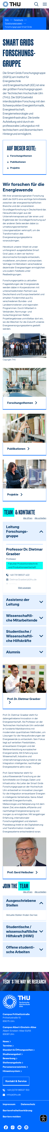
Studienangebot (12, 1054)
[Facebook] (6, 1127)
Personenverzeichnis (15, 1067)
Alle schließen (40, 518)
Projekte (13, 494)
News (6, 1041)
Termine (7, 1045)
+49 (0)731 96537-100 (17, 1090)
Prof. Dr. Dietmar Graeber (23, 699)
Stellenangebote (12, 1062)
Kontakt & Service (16, 1081)
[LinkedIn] (26, 1127)
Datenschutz (28, 1104)
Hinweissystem (11, 1071)
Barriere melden (12, 1116)
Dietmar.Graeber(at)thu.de (23, 579)
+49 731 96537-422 (19, 575)
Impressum (9, 1104)
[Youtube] (19, 1127)
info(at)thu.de (13, 1094)
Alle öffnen (27, 518)
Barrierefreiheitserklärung (17, 1110)
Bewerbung (9, 1058)
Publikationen (16, 448)
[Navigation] (45, 4)
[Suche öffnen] (36, 4)
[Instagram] (13, 1127)
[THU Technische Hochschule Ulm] (11, 4)
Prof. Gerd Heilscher (20, 872)
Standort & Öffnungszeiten (18, 1049)
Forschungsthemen (20, 402)
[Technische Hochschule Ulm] (24, 1002)
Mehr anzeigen (24, 588)
